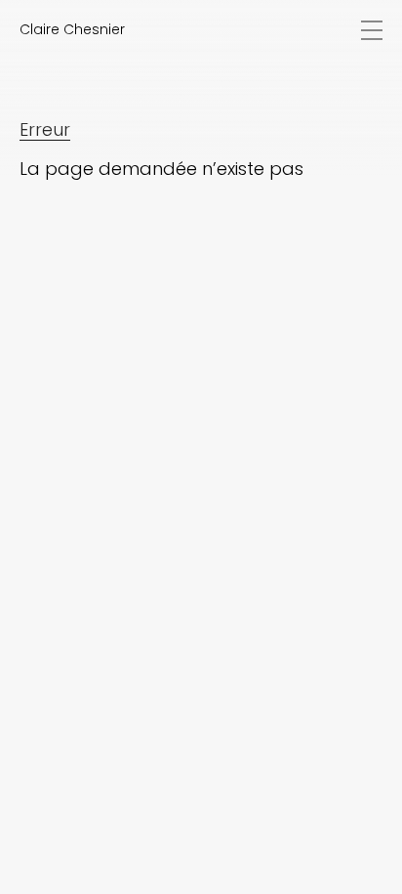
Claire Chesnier (72, 29)
